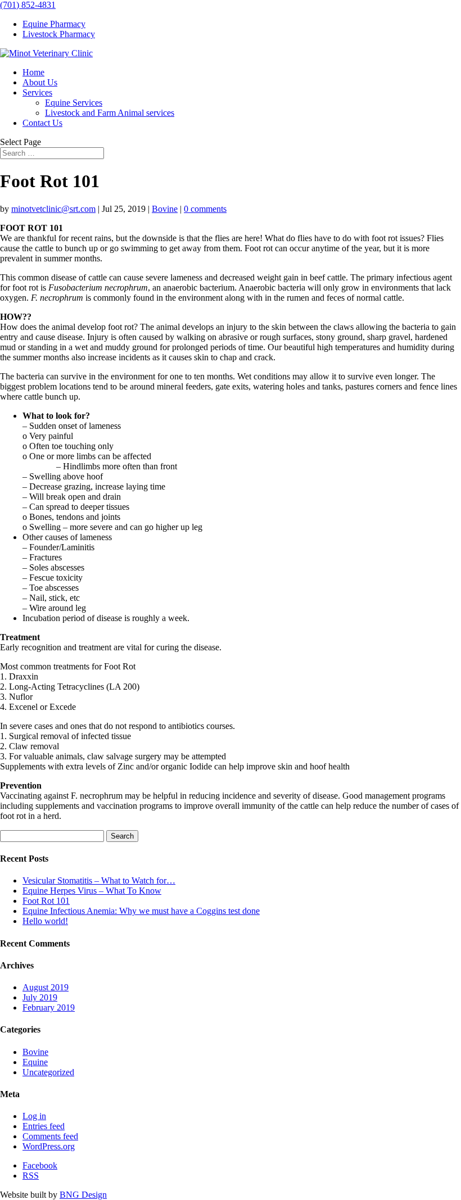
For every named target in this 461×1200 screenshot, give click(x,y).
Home (33, 72)
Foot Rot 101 (46, 900)
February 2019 (48, 1007)
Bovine (165, 209)
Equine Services (73, 102)
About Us (39, 82)
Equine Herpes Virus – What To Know (91, 890)
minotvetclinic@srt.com (53, 209)
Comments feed (50, 1136)
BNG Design (83, 1194)
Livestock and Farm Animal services (109, 112)
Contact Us (42, 123)
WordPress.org (48, 1146)
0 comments (205, 209)
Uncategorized (48, 1072)
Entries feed (43, 1126)
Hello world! (45, 921)
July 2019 (39, 997)
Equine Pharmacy (53, 24)
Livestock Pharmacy (58, 34)
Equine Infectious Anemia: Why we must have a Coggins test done (141, 911)
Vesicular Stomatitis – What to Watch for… (98, 880)
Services (37, 92)
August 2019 (45, 987)
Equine (35, 1062)
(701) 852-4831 (28, 5)
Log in (34, 1116)
